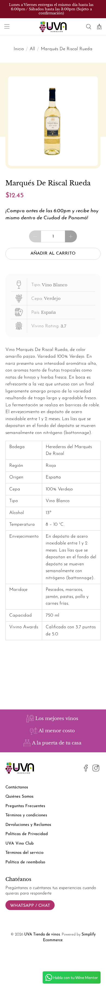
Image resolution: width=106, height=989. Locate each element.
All (32, 49)
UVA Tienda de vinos (42, 935)
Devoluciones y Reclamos (28, 825)
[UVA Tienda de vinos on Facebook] (85, 769)
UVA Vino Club (19, 844)
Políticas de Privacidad (26, 834)
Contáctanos (16, 787)
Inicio (19, 49)
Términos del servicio (24, 853)
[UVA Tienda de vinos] (53, 26)
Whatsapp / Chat (30, 906)
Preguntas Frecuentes (25, 806)
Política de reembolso (25, 862)
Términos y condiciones (26, 815)
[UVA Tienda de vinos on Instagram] (95, 769)
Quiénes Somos (19, 797)
